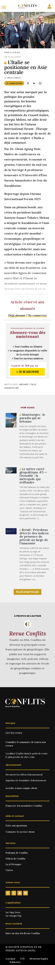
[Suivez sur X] (13, 893)
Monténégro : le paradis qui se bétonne (32, 418)
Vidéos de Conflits (15, 858)
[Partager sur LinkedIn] (34, 83)
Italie (32, 384)
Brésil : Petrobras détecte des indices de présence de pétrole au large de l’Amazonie (34, 536)
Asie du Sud (9, 57)
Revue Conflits (14, 78)
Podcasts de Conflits (17, 852)
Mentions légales (38, 958)
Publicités (15, 962)
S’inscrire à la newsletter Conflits (24, 805)
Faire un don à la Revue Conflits (23, 933)
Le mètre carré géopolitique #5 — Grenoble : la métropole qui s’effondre (33, 475)
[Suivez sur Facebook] (8, 893)
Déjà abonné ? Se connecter (27, 315)
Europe (18, 57)
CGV (22, 958)
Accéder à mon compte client (21, 788)
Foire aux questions (16, 825)
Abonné (23, 384)
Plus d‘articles (27, 591)
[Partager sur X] (28, 83)
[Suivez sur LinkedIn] (19, 893)
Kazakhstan (11, 387)
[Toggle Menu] (3, 7)
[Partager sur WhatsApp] (40, 83)
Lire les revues (14, 732)
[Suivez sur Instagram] (25, 893)
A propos (10, 958)
